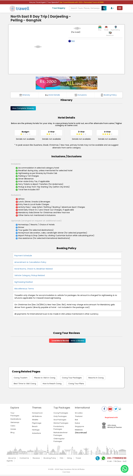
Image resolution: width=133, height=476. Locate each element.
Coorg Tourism (20, 377)
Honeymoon (37, 413)
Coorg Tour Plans (76, 383)
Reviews (36, 458)
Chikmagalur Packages (59, 440)
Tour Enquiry (58, 8)
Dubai (77, 423)
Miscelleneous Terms (24, 288)
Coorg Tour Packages (72, 377)
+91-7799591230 (116, 458)
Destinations (16, 419)
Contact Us (24, 458)
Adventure (36, 433)
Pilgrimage (36, 423)
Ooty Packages (60, 416)
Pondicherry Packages (59, 427)
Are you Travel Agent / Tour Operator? (44, 2)
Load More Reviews (61, 340)
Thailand (78, 416)
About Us (12, 458)
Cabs (13, 426)
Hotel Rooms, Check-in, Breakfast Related (33, 268)
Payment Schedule (23, 255)
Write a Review (77, 340)
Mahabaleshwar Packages (61, 433)
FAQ (73, 41)
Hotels (13, 429)
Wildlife (35, 419)
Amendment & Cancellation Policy (30, 262)
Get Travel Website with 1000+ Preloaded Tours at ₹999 (82, 2)
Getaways (15, 422)
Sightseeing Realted (23, 282)
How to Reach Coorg (52, 383)
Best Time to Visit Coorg (25, 383)
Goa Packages (60, 419)
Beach (35, 426)
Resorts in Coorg (96, 377)
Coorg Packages (61, 413)
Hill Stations (37, 416)
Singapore (79, 426)
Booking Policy (50, 458)
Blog (12, 432)
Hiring (69, 458)
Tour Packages (15, 414)
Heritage (36, 430)
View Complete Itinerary (23, 108)
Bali (76, 419)
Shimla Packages (61, 423)
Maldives (79, 430)
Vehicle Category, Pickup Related (29, 275)
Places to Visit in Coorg (44, 377)
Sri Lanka (78, 413)
